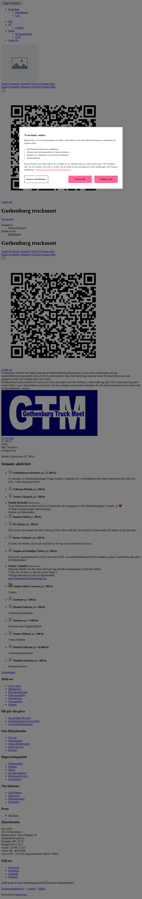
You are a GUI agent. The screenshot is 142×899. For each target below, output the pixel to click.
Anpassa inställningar (36, 179)
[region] (71, 158)
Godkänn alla (106, 179)
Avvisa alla (80, 179)
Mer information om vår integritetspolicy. (53, 170)
